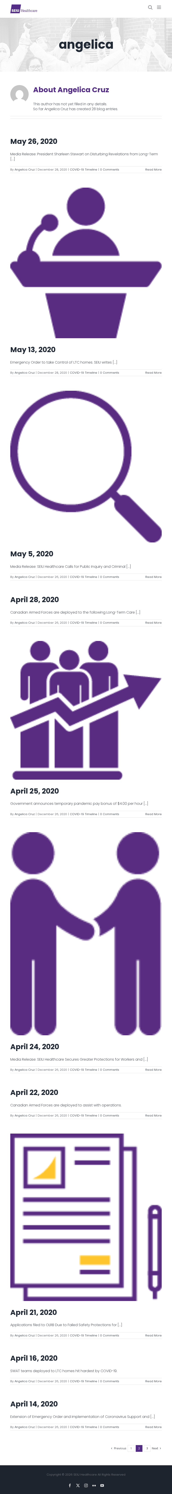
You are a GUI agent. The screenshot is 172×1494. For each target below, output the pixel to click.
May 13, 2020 (33, 349)
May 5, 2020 (31, 554)
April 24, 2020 (34, 1047)
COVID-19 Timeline (83, 169)
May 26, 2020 (33, 141)
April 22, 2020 (34, 1092)
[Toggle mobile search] (150, 7)
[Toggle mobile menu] (159, 7)
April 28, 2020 (34, 600)
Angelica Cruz (25, 169)
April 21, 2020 (33, 1312)
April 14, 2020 (34, 1404)
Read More (153, 169)
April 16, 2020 (34, 1358)
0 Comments (109, 169)
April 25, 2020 (34, 791)
